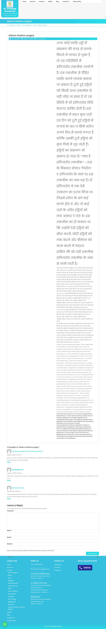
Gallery (50, 1)
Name (9, 530)
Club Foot (11, 604)
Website (9, 544)
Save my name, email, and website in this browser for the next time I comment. (30, 550)
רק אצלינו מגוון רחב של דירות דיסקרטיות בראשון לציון (27, 451)
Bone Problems (13, 573)
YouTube (57, 567)
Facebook (57, 565)
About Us (32, 1)
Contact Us (65, 1)
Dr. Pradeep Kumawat (10, 10)
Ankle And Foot (13, 586)
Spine (9, 588)
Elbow (10, 575)
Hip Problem (12, 594)
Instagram (57, 570)
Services (41, 1)
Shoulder (11, 581)
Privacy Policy (77, 1)
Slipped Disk (12, 602)
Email (9, 537)
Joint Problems (13, 591)
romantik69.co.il (17, 470)
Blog (57, 1)
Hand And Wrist (13, 583)
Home (24, 1)
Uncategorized (26, 25)
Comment (10, 511)
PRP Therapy (12, 599)
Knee (9, 578)
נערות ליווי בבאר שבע (18, 488)
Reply (9, 462)
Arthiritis (10, 596)
